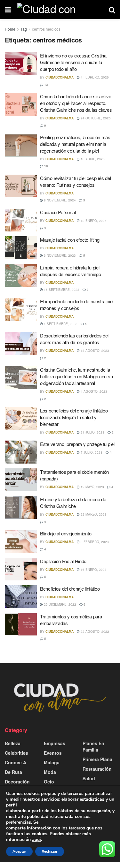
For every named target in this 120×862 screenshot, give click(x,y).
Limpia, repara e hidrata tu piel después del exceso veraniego (70, 270)
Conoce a (15, 762)
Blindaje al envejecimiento (65, 533)
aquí (36, 839)
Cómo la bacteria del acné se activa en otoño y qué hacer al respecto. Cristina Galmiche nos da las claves (76, 103)
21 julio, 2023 (92, 432)
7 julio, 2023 (91, 452)
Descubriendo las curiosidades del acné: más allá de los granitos (74, 338)
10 (45, 166)
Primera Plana (97, 759)
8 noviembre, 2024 (59, 200)
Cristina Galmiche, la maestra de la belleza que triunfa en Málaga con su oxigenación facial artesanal (76, 376)
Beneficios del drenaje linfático (70, 588)
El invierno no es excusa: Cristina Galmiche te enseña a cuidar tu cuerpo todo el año (73, 62)
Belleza (12, 743)
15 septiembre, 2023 (61, 289)
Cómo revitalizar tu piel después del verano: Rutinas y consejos (75, 181)
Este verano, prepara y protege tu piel (77, 444)
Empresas (54, 743)
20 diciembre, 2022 (59, 604)
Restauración (97, 769)
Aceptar (19, 851)
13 (45, 84)
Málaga (52, 762)
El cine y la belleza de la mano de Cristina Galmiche (73, 502)
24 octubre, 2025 (95, 118)
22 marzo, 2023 (93, 514)
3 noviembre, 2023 (59, 255)
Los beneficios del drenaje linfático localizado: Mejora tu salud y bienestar (74, 417)
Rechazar (50, 851)
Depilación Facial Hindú (63, 561)
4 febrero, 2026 (94, 77)
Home (10, 29)
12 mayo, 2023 (92, 487)
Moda (50, 772)
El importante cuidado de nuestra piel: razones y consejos (77, 304)
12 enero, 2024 (93, 220)
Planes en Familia (93, 746)
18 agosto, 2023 (94, 350)
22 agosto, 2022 (94, 631)
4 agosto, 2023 (93, 391)
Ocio (49, 781)
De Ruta (13, 772)
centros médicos (46, 29)
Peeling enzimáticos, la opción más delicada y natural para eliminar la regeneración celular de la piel (75, 144)
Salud (89, 778)
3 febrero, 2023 (94, 542)
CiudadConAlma (59, 77)
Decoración (17, 781)
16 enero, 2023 (93, 569)
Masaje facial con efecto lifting (69, 239)
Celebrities (16, 753)
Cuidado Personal (58, 212)
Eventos (53, 753)
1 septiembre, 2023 (60, 323)
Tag (23, 29)
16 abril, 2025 (92, 159)
